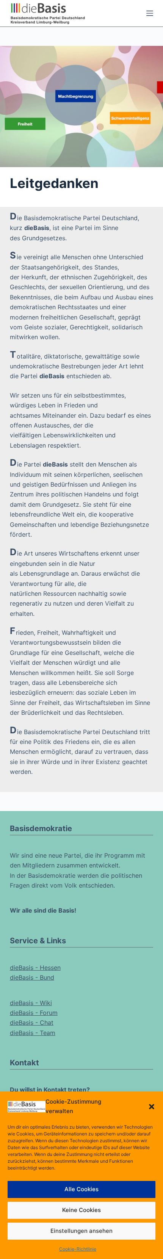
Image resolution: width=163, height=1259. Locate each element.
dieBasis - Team (32, 1033)
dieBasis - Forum (34, 1012)
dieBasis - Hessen (35, 967)
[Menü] (149, 13)
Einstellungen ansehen (81, 1230)
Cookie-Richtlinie (77, 1249)
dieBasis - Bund (32, 977)
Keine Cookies (81, 1210)
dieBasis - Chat (31, 1022)
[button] (151, 1106)
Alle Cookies (81, 1189)
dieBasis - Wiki (31, 1003)
